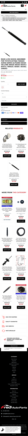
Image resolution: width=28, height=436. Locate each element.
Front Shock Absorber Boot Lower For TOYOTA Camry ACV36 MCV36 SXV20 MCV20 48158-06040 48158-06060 (21, 240)
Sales (14, 372)
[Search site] (25, 9)
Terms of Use (14, 399)
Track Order (14, 382)
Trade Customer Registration (14, 384)
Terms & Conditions (17, 348)
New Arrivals (14, 359)
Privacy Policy (6, 349)
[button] (2, 87)
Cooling (14, 368)
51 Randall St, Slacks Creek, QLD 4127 (12, 416)
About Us (14, 391)
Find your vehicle (14, 12)
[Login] (26, 2)
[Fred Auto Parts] (8, 5)
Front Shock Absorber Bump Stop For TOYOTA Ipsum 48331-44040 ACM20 (7, 210)
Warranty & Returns (14, 392)
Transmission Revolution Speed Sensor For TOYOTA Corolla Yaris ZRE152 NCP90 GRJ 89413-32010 (12, 430)
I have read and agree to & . (13, 349)
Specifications (5, 123)
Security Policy (14, 402)
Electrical (14, 370)
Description (4, 119)
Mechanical (14, 362)
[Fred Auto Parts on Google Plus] (4, 2)
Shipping (14, 394)
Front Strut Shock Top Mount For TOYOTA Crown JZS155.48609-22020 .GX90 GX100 (21, 297)
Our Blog (14, 397)
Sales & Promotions (14, 396)
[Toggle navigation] (22, 5)
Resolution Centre (14, 385)
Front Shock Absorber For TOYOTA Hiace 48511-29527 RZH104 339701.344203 (7, 297)
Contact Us (14, 379)
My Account (14, 380)
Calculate (14, 104)
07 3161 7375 (6, 410)
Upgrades (14, 360)
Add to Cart (21, 84)
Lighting (14, 367)
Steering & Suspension (14, 364)
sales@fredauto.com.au (8, 413)
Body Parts (14, 365)
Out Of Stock (7, 219)
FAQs (14, 377)
